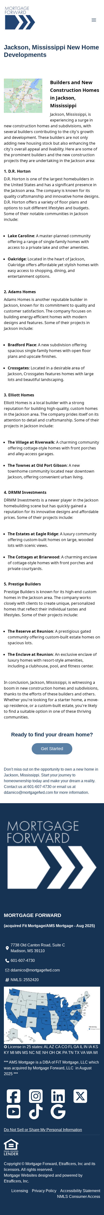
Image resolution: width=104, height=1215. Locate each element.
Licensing (19, 1191)
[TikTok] (35, 1111)
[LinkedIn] (58, 1096)
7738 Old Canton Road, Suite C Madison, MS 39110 (38, 948)
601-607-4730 (23, 960)
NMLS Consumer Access (78, 1197)
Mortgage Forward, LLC (53, 1068)
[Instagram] (35, 1096)
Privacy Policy (44, 1191)
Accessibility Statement (80, 1191)
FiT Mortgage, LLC (72, 1062)
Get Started (52, 748)
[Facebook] (13, 1096)
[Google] (58, 1111)
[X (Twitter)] (80, 1096)
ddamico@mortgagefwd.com (35, 970)
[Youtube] (13, 1111)
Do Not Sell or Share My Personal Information (43, 1130)
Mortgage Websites (21, 1175)
